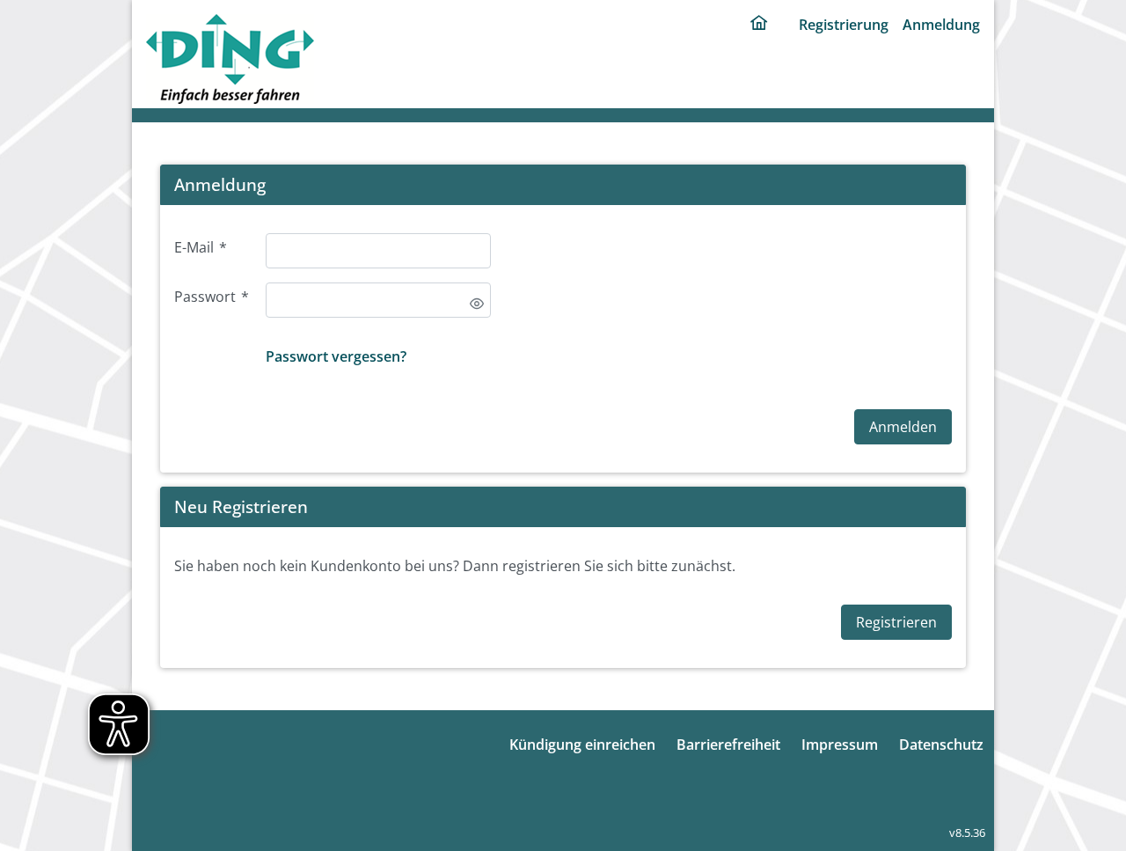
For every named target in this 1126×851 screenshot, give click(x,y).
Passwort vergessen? (336, 356)
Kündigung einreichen (582, 744)
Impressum (839, 744)
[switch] (477, 303)
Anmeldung (941, 24)
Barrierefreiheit (728, 744)
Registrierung (843, 24)
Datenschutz (941, 744)
